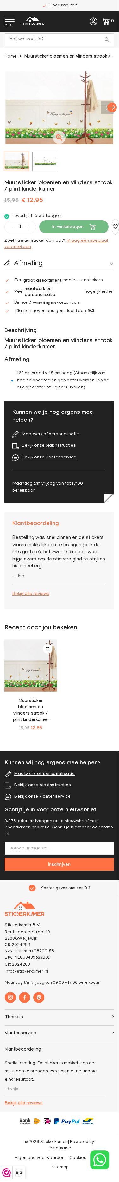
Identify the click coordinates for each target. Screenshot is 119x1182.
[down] (12, 226)
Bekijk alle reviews (30, 594)
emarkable (60, 1148)
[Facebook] (24, 997)
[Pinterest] (38, 997)
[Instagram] (10, 997)
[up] (28, 226)
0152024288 (17, 964)
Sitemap (60, 1167)
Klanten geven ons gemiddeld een (54, 311)
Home (11, 56)
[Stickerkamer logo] (33, 22)
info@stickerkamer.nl (26, 971)
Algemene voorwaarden (40, 1158)
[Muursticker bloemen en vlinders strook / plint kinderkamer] (30, 665)
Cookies (77, 1158)
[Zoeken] (107, 39)
